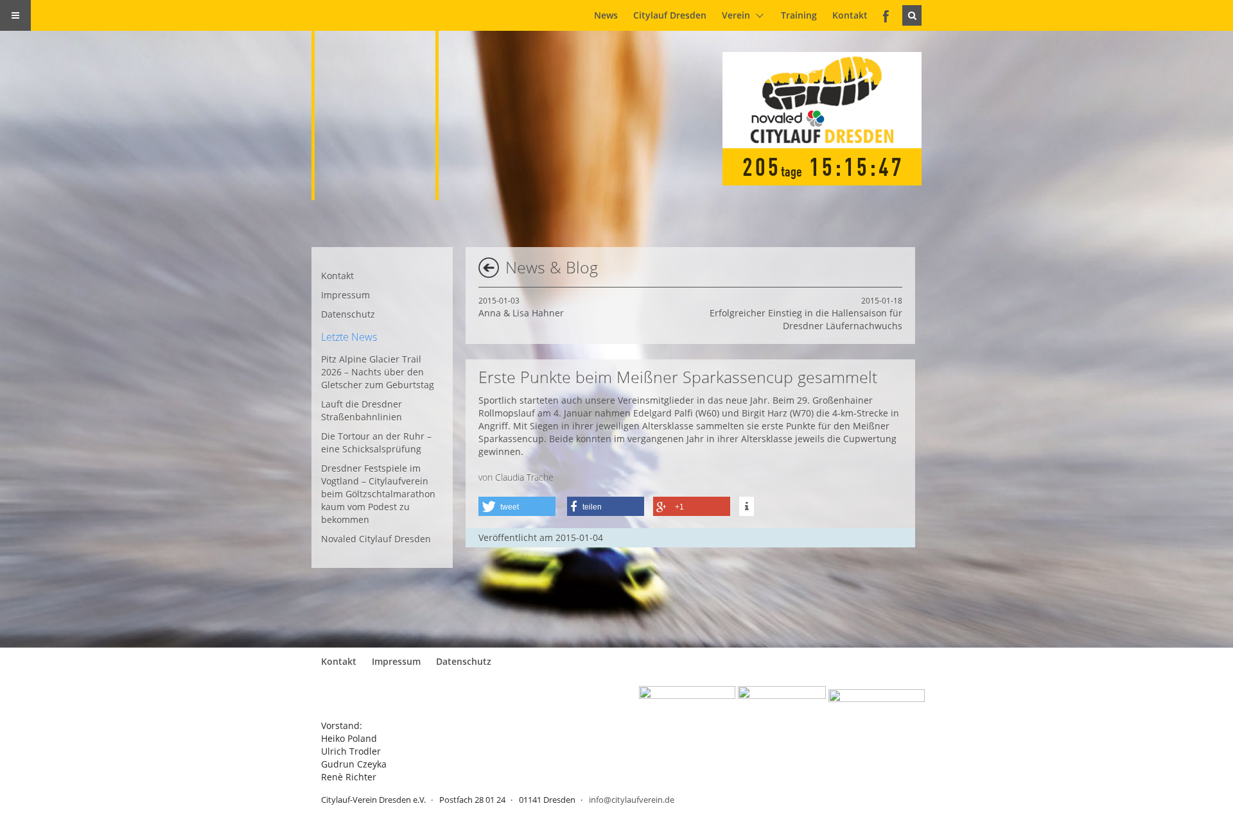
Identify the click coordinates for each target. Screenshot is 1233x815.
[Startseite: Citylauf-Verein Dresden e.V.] (382, 100)
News (606, 15)
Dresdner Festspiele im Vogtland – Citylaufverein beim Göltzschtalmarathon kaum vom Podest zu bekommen (378, 494)
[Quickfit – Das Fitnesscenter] (782, 699)
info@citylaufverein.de (631, 799)
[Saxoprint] (876, 699)
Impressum (345, 295)
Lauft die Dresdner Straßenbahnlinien (361, 410)
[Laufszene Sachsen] (687, 699)
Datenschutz (348, 314)
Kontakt (850, 15)
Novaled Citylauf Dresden (376, 539)
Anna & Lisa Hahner (521, 307)
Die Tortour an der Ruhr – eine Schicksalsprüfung (376, 442)
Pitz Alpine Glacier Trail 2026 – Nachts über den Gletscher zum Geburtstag (377, 372)
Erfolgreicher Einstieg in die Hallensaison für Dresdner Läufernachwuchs (806, 313)
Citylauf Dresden (669, 15)
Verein (736, 15)
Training (799, 15)
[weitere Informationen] (746, 506)
